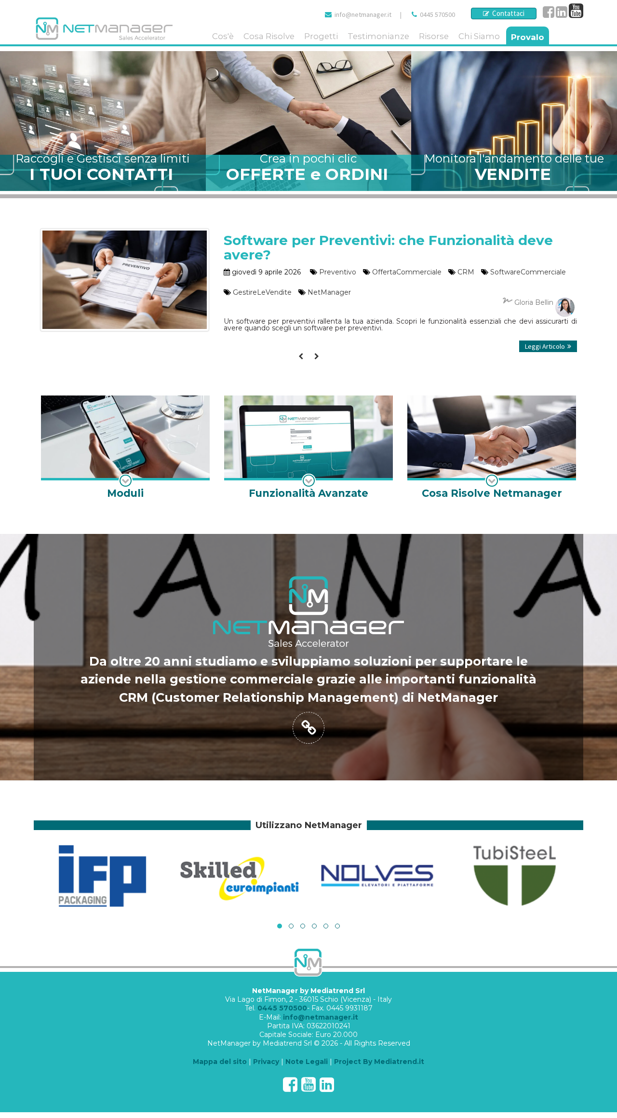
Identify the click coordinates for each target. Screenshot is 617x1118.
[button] (279, 926)
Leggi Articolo (545, 346)
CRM (465, 272)
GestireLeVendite (262, 292)
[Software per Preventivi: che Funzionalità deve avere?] (124, 233)
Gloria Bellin (533, 302)
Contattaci (506, 13)
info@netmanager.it (363, 14)
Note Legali (306, 1061)
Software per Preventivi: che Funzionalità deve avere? (388, 247)
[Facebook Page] (548, 14)
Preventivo (337, 272)
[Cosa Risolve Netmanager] (491, 448)
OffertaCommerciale (407, 272)
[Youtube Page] (576, 14)
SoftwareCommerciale (528, 272)
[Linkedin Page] (561, 14)
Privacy (266, 1061)
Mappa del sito (220, 1061)
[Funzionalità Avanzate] (308, 448)
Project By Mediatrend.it (379, 1061)
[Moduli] (125, 448)
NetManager (329, 292)
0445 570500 (437, 14)
